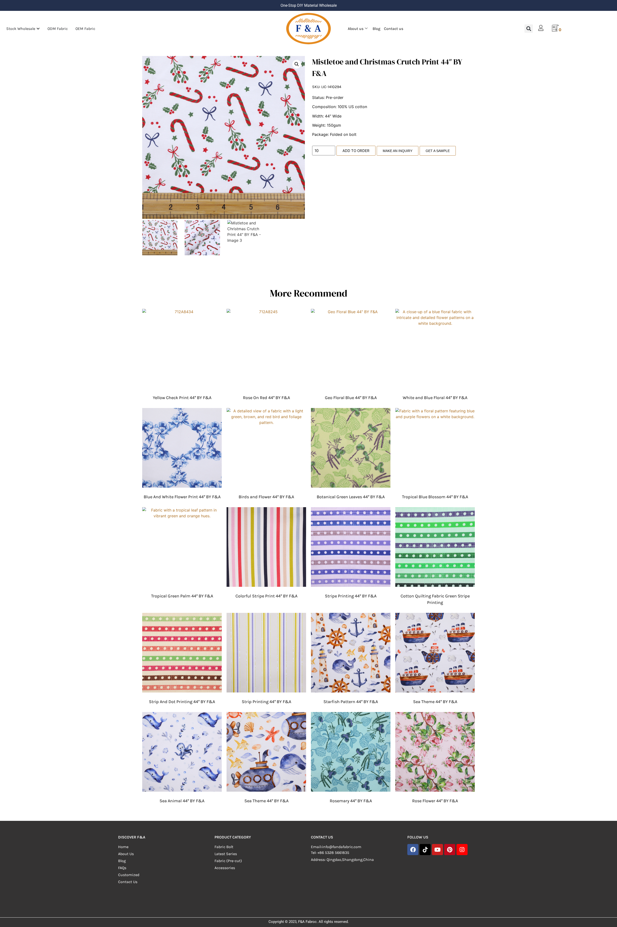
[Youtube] (437, 849)
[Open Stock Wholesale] (38, 29)
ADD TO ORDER (355, 150)
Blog (376, 28)
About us (355, 28)
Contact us (393, 28)
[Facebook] (412, 849)
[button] (528, 28)
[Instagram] (462, 849)
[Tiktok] (425, 849)
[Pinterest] (449, 849)
